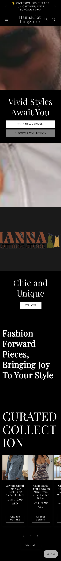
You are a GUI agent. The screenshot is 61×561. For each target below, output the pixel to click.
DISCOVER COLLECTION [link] (30, 133)
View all (31, 545)
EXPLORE (31, 305)
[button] (6, 19)
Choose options (15, 518)
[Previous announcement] (6, 6)
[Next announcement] (55, 6)
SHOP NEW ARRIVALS (30, 124)
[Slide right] (37, 536)
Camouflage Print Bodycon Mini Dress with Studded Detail (41, 492)
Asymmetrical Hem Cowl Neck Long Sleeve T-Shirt (15, 490)
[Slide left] (23, 536)
